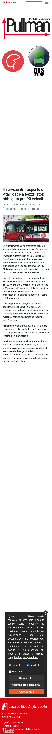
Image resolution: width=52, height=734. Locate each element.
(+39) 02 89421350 (13, 722)
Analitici (34, 665)
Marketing (17, 671)
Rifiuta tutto (26, 678)
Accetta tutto (26, 691)
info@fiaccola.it (11, 726)
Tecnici (16, 665)
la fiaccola (8, 2)
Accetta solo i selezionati (26, 685)
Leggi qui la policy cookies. (23, 657)
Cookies (8, 731)
